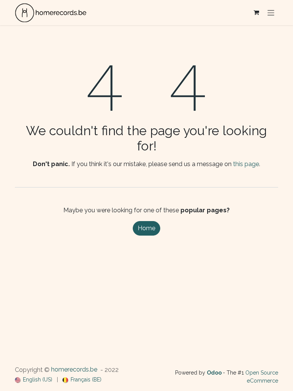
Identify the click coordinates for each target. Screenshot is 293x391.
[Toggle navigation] (271, 12)
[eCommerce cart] (256, 12)
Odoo (215, 373)
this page (246, 164)
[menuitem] (33, 380)
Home (146, 228)
